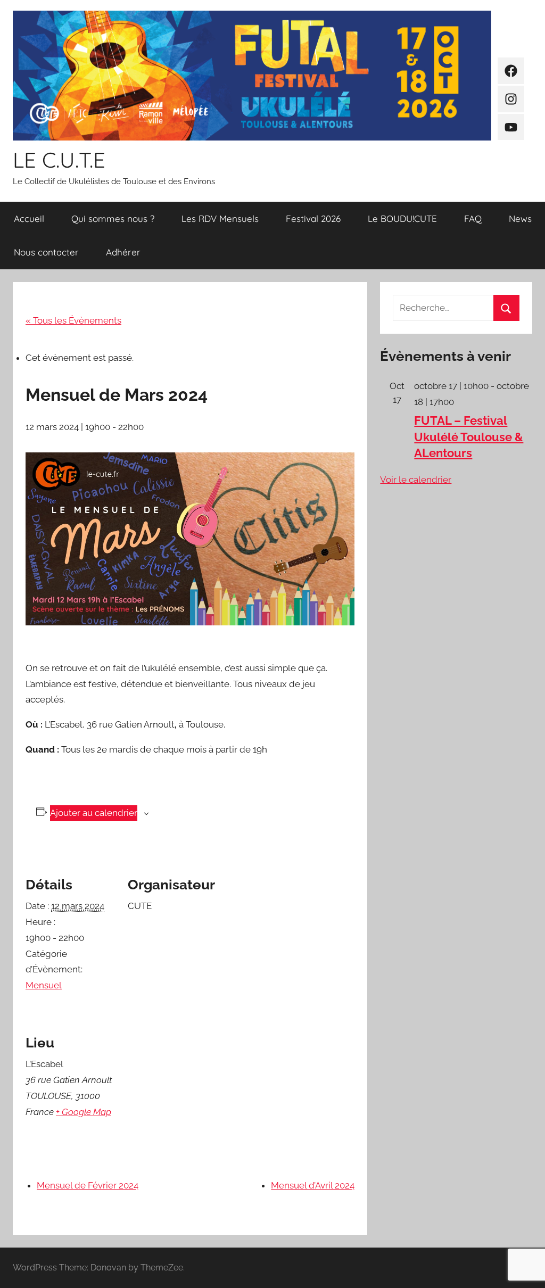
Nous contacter (46, 252)
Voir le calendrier (415, 479)
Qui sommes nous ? (112, 218)
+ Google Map (83, 1112)
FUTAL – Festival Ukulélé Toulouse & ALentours (468, 437)
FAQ (473, 218)
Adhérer (123, 252)
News (520, 218)
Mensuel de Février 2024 (87, 1185)
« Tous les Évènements (73, 320)
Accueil (29, 218)
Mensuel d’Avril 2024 (312, 1185)
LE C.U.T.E (59, 159)
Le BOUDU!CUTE (402, 218)
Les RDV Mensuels (220, 218)
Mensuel (44, 985)
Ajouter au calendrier (93, 812)
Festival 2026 (313, 218)
